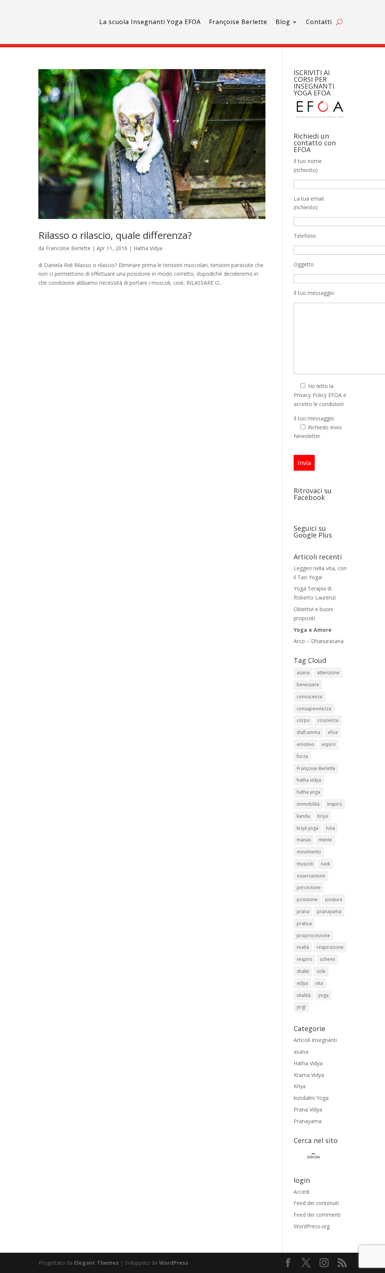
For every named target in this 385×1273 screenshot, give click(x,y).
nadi (325, 864)
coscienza (327, 720)
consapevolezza (314, 708)
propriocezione (313, 935)
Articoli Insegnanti (315, 1039)
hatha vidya (309, 780)
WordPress (173, 1262)
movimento (309, 852)
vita (319, 983)
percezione (309, 887)
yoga (323, 995)
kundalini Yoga (311, 1097)
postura (333, 899)
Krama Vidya (309, 1074)
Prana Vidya (308, 1109)
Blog (283, 22)
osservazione (311, 876)
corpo (303, 720)
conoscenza (309, 696)
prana (303, 911)
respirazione (330, 947)
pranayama (329, 911)
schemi (327, 959)
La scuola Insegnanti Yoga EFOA (150, 22)
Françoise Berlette (238, 22)
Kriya (322, 816)
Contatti (319, 22)
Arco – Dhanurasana (319, 641)
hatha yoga (308, 792)
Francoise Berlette (68, 248)
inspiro (334, 804)
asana (303, 672)
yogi (301, 1007)
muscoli (305, 864)
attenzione (328, 672)
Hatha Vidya (147, 248)
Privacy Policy (310, 395)
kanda (303, 816)
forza (302, 756)
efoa (333, 732)
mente (325, 840)
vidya (302, 983)
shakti (303, 971)
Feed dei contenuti (316, 1203)
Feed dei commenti (317, 1214)
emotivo (305, 744)
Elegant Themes (96, 1262)
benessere (308, 684)
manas (304, 840)
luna (330, 828)
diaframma (308, 732)
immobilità (308, 804)
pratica (304, 923)
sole (321, 971)
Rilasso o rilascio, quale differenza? (115, 235)
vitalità (304, 995)
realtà (303, 947)
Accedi (301, 1191)
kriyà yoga (307, 828)
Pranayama (307, 1121)
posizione (307, 899)
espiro (329, 744)
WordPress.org (312, 1226)
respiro (304, 959)
